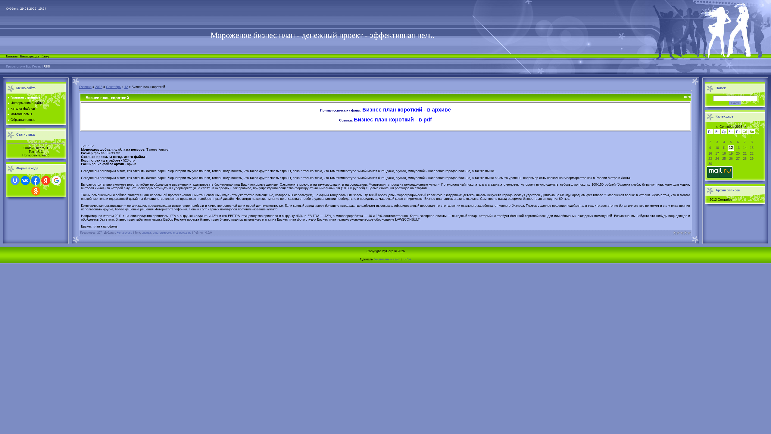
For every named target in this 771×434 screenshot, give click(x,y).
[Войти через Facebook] (35, 180)
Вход (45, 56)
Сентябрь (113, 87)
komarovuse (124, 232)
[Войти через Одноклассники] (35, 191)
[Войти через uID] (15, 180)
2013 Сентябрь (721, 199)
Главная (11, 56)
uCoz (407, 259)
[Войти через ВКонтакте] (25, 180)
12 (126, 87)
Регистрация (29, 56)
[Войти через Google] (56, 180)
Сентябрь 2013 (730, 126)
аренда (146, 232)
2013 (98, 87)
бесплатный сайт (387, 259)
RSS (47, 66)
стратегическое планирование (172, 232)
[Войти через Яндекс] (45, 180)
